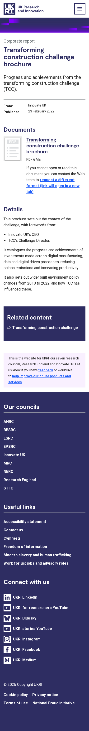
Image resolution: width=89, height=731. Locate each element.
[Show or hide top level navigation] (79, 9)
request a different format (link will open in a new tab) (53, 186)
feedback (45, 370)
